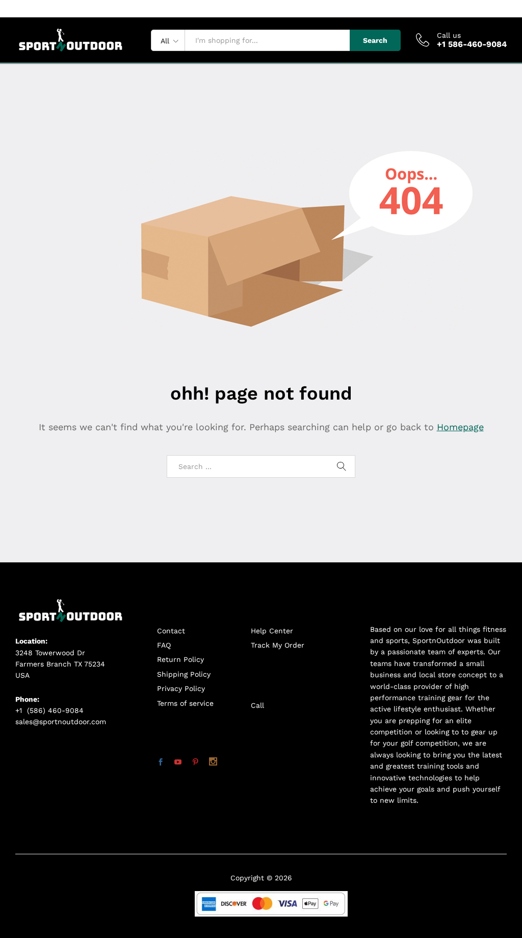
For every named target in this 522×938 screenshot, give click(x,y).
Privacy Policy (181, 688)
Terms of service (185, 703)
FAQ (164, 645)
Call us (449, 35)
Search (375, 40)
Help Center (272, 631)
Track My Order (277, 645)
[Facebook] (160, 762)
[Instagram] (213, 762)
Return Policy (180, 659)
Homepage (460, 427)
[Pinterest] (195, 762)
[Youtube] (178, 762)
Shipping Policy (184, 674)
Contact (171, 631)
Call (257, 705)
